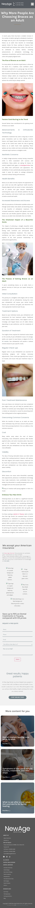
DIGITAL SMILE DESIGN (9, 862)
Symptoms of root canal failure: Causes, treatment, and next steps (18, 770)
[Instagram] (6, 856)
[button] (32, 4)
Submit (17, 659)
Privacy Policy (10, 905)
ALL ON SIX (6, 860)
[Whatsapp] (9, 856)
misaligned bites (25, 165)
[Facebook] (3, 856)
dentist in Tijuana (19, 514)
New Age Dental (9, 553)
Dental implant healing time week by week (16, 738)
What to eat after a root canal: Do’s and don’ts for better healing (17, 804)
